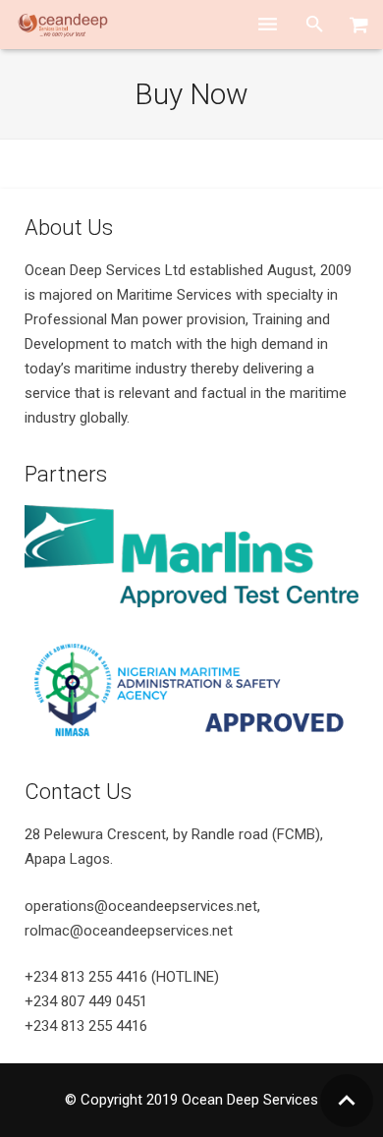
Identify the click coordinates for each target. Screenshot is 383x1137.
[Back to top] (346, 1100)
